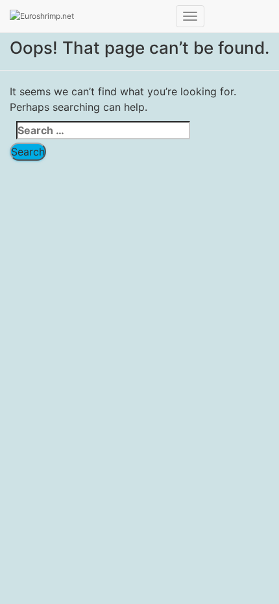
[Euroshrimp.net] (88, 16)
